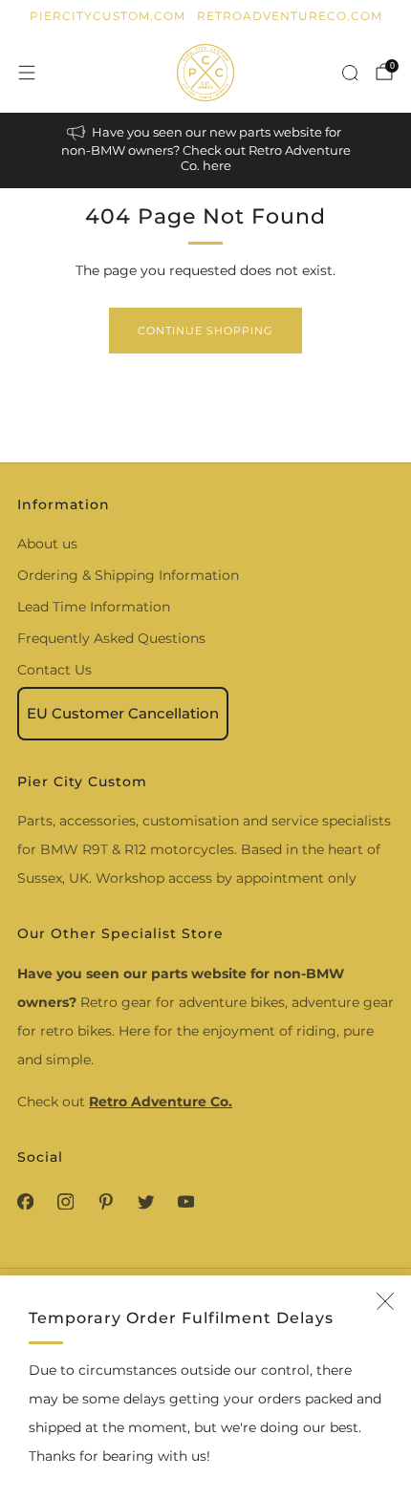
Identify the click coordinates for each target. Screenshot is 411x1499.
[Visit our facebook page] (25, 1202)
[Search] (349, 72)
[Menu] (26, 72)
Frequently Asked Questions (111, 638)
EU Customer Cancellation (123, 713)
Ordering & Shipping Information (128, 575)
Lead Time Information (93, 606)
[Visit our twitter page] (145, 1202)
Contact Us (54, 669)
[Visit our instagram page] (65, 1202)
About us (47, 543)
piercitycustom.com (107, 16)
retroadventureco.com (289, 16)
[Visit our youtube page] (185, 1202)
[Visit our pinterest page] (105, 1202)
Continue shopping (205, 330)
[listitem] (206, 150)
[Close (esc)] (385, 1301)
